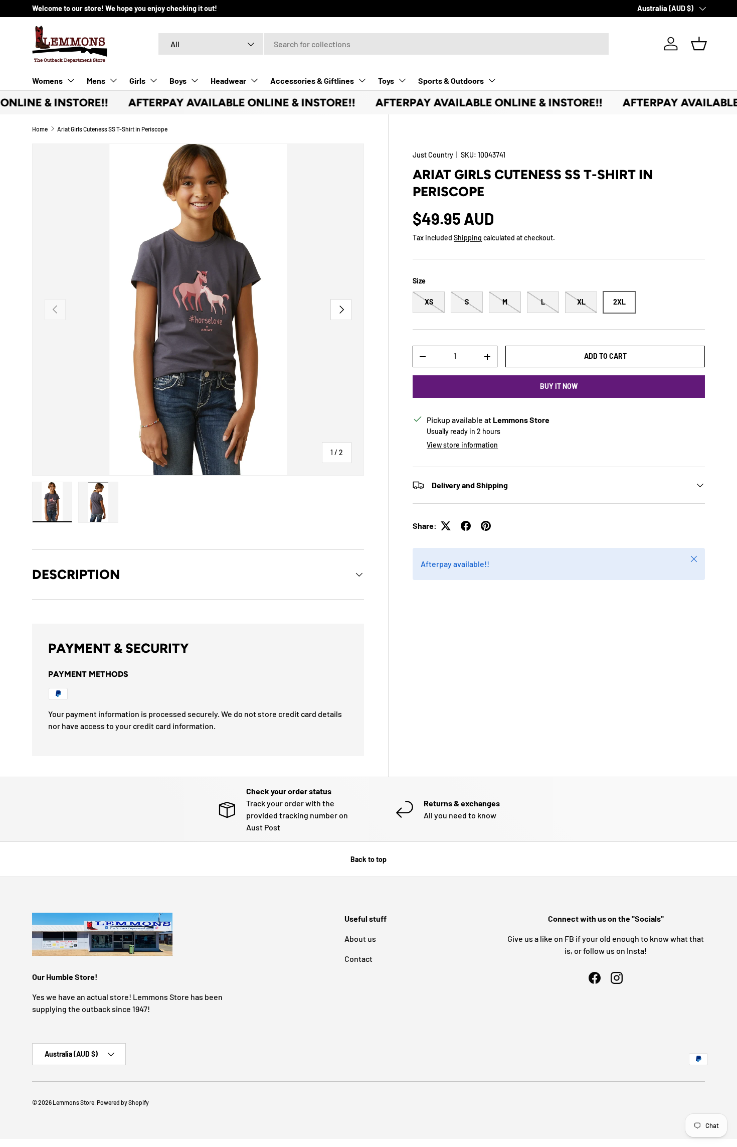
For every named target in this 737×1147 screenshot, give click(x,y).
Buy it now (559, 386)
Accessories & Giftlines (312, 80)
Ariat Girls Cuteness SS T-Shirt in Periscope (112, 128)
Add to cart (605, 356)
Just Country (433, 155)
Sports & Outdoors (451, 80)
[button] (699, 44)
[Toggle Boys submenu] (195, 80)
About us (360, 938)
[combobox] (383, 44)
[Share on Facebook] (466, 526)
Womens (47, 80)
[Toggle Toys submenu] (402, 80)
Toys (386, 80)
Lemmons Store (73, 1102)
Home (40, 128)
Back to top (368, 859)
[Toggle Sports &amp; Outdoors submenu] (492, 80)
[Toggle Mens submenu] (113, 80)
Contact (358, 958)
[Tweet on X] (446, 526)
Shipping (468, 237)
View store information (462, 445)
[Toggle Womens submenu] (71, 80)
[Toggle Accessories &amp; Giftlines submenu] (362, 80)
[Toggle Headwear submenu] (254, 80)
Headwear (228, 80)
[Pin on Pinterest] (486, 526)
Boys (178, 80)
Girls (137, 80)
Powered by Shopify (123, 1102)
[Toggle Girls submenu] (153, 80)
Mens (96, 80)
